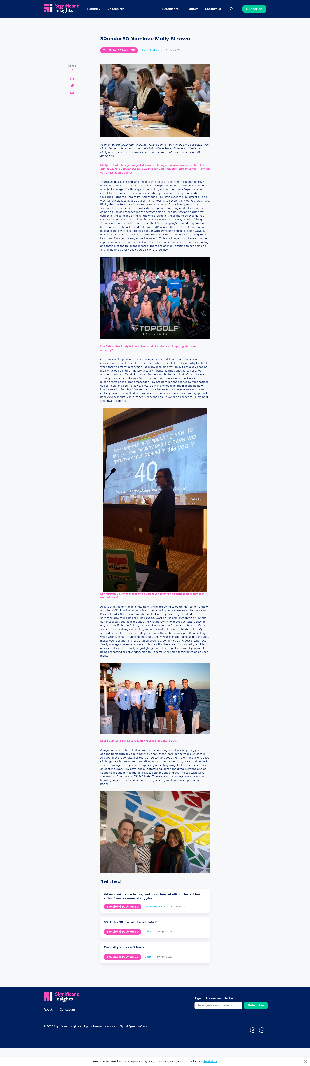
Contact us (213, 8)
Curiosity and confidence (124, 947)
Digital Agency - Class (133, 1026)
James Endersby (151, 50)
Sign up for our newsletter (213, 998)
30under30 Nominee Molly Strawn (145, 38)
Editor (149, 931)
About (193, 8)
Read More (210, 1061)
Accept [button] (305, 1061)
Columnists (116, 8)
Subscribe (254, 8)
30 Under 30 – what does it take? (130, 922)
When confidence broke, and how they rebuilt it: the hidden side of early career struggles (152, 896)
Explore (92, 8)
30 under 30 (170, 8)
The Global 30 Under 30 (119, 50)
